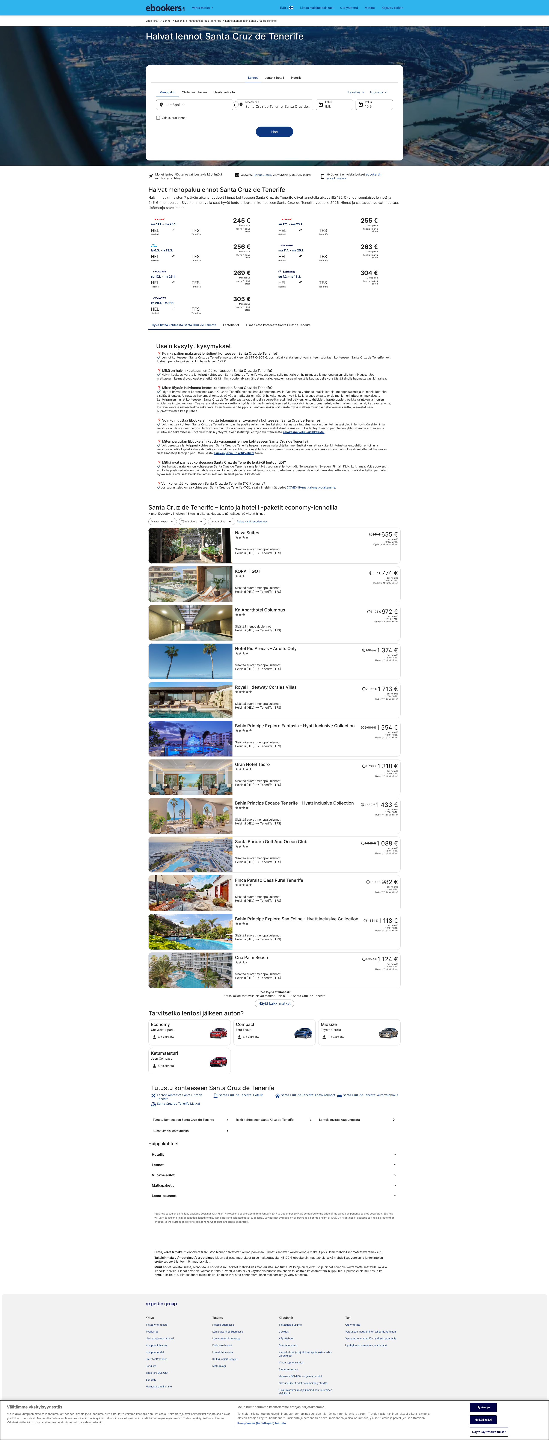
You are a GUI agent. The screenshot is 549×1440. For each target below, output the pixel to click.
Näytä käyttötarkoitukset (489, 1432)
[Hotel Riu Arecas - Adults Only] (316, 661)
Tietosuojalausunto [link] (290, 1324)
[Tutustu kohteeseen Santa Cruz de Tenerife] (191, 1120)
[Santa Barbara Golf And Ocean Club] (316, 854)
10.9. (369, 106)
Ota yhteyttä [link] (352, 1324)
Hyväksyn (483, 1407)
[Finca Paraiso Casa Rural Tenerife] (316, 893)
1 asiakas (353, 92)
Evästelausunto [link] (288, 1345)
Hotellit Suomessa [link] (223, 1324)
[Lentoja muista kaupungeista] (358, 1120)
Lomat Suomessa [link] (222, 1352)
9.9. (328, 106)
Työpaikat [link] (152, 1331)
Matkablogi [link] (219, 1365)
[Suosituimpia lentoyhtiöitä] (191, 1131)
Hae (274, 132)
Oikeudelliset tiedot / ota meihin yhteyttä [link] (303, 1383)
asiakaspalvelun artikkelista (234, 453)
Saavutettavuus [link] (288, 1369)
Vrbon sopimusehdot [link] (291, 1362)
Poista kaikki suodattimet (252, 521)
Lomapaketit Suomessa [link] (226, 1338)
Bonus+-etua (263, 175)
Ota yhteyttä (349, 7)
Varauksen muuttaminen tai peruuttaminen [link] (370, 1331)
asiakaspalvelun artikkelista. (303, 432)
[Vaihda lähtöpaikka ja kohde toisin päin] (236, 104)
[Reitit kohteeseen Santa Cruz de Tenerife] (274, 1120)
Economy (376, 92)
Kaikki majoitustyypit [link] (224, 1359)
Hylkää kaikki (483, 1419)
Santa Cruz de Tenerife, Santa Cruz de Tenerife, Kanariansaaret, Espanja (279, 106)
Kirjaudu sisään (392, 7)
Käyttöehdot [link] (286, 1338)
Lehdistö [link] (151, 1365)
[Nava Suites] (316, 546)
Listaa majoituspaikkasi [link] (160, 1338)
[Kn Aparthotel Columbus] (316, 623)
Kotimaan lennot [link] (222, 1345)
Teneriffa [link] (216, 20)
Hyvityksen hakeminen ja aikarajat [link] (366, 1345)
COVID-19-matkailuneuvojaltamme (311, 487)
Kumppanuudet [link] (155, 1352)
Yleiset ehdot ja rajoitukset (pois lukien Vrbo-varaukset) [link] (305, 1354)
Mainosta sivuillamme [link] (159, 1386)
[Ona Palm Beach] (316, 970)
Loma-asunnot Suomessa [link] (227, 1331)
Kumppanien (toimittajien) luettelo (261, 1423)
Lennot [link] (167, 20)
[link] (181, 1097)
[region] (274, 1420)
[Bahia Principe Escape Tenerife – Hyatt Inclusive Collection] (316, 816)
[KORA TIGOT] (316, 584)
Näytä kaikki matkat (274, 1003)
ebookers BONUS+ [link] (157, 1372)
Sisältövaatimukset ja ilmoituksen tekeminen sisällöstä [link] (305, 1391)
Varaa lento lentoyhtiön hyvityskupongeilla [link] (370, 1338)
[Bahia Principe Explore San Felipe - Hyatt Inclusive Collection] (316, 932)
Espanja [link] (180, 20)
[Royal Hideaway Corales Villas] (316, 700)
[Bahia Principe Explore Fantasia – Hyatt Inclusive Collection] (316, 739)
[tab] (253, 77)
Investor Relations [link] (156, 1359)
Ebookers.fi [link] (152, 20)
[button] (274, 1154)
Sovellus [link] (151, 1379)
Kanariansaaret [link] (198, 20)
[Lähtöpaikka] (194, 105)
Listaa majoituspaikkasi (316, 7)
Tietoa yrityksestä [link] (156, 1324)
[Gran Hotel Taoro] (316, 777)
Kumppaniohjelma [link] (156, 1345)
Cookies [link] (284, 1331)
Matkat (370, 7)
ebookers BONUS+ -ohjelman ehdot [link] (300, 1376)
